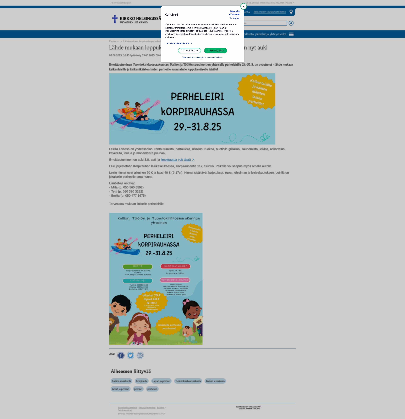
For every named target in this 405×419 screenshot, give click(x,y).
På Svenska (234, 14)
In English (235, 18)
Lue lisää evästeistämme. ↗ (179, 43)
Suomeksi (235, 11)
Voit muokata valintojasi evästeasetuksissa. (202, 57)
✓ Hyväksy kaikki (215, 50)
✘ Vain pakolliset (189, 50)
